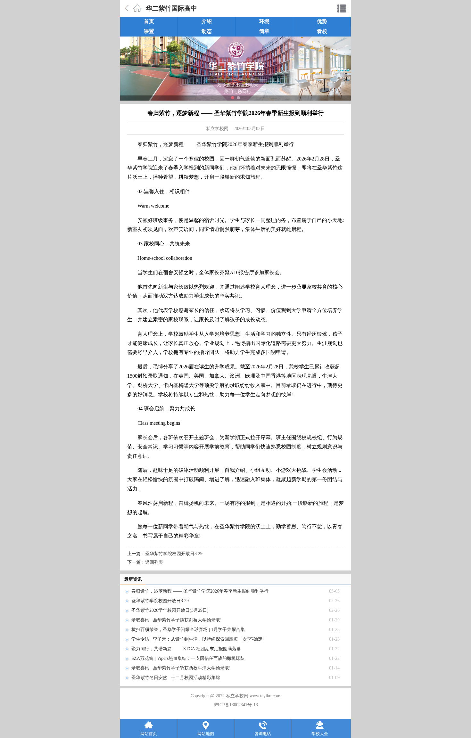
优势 (322, 21)
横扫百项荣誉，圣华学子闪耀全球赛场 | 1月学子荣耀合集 (188, 629)
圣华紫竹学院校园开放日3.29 (173, 553)
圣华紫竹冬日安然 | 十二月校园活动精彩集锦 (175, 677)
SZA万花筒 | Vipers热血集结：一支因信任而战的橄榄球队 (188, 658)
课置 (149, 31)
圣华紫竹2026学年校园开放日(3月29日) (170, 610)
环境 (264, 21)
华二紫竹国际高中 (171, 8)
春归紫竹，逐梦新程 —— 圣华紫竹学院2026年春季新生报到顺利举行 (200, 591)
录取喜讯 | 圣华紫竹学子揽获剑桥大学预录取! (176, 620)
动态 (207, 31)
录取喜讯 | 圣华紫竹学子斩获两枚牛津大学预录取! (181, 668)
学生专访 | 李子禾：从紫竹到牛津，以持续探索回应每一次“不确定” (197, 639)
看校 (322, 31)
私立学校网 (217, 128)
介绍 (207, 21)
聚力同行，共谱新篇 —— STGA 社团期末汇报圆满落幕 (186, 648)
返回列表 (154, 562)
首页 (149, 21)
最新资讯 (133, 579)
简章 (264, 31)
